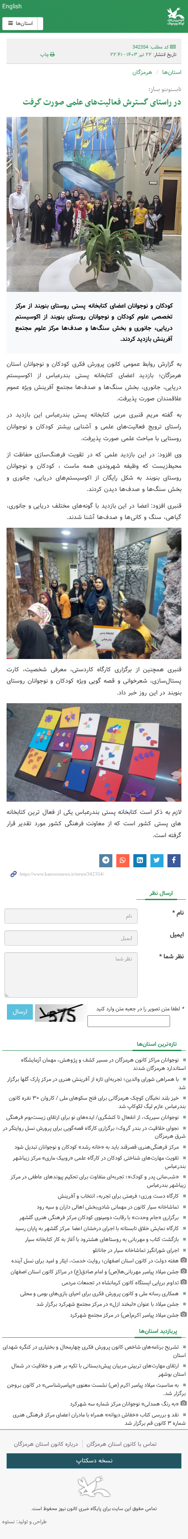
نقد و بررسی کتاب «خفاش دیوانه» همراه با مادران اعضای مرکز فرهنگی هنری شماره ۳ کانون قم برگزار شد (99, 1419)
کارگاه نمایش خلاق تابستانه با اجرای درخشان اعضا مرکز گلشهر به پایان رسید (97, 1228)
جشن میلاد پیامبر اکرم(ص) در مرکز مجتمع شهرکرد (124, 1315)
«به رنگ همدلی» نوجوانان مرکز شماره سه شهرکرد (124, 1404)
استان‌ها (23, 23)
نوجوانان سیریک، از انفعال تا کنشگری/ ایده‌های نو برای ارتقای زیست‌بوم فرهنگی (92, 1117)
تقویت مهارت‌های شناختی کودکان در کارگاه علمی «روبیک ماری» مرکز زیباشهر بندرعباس (99, 1162)
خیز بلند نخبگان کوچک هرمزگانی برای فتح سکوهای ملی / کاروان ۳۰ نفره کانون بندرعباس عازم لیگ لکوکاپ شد (97, 1102)
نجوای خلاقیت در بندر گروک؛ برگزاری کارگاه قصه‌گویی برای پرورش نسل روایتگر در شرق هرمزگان (94, 1132)
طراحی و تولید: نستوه (24, 1522)
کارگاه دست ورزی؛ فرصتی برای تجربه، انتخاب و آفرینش (118, 1196)
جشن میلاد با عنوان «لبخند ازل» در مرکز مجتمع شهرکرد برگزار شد (107, 1304)
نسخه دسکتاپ (94, 1460)
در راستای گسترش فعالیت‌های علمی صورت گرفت (102, 102)
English (12, 6)
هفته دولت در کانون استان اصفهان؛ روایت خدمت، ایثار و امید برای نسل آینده (95, 1261)
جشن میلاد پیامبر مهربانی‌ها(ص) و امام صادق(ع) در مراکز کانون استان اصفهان (94, 1272)
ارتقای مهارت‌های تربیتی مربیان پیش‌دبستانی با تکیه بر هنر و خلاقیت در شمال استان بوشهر (98, 1370)
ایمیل (177, 935)
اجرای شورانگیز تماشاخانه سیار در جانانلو (136, 1250)
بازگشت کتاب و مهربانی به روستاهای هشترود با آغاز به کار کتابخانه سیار (102, 1239)
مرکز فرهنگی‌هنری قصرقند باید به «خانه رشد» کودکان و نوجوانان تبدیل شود (96, 1147)
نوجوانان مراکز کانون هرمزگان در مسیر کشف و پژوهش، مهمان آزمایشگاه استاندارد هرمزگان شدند (103, 1064)
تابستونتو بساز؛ (165, 90)
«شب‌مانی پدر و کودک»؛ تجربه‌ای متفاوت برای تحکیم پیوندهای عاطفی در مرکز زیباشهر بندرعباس (98, 1181)
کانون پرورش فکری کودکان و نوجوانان (125, 16)
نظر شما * (171, 956)
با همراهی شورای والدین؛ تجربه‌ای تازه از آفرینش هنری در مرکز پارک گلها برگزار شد (96, 1083)
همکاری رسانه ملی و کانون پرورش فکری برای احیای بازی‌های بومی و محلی (99, 1294)
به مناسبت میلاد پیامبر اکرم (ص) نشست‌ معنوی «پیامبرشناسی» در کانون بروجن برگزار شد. (96, 1389)
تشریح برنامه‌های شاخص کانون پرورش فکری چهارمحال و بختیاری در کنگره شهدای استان (94, 1351)
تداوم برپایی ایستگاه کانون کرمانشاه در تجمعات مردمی (120, 1283)
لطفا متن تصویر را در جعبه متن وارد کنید (140, 1009)
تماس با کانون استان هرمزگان (122, 1444)
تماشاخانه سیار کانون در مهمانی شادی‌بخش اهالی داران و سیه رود (108, 1207)
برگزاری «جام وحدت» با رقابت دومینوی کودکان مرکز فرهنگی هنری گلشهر (99, 1217)
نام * (178, 913)
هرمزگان (142, 72)
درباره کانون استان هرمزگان (46, 1444)
